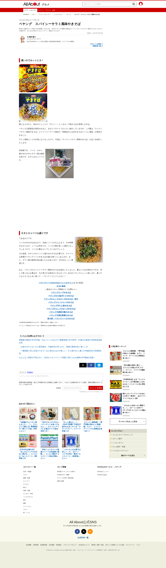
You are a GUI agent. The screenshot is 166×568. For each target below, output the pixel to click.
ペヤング (68, 14)
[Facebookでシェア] (91, 365)
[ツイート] (83, 365)
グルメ (46, 4)
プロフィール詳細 (95, 44)
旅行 (24, 500)
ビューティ (26, 481)
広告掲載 (51, 545)
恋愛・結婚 (26, 490)
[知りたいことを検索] (134, 4)
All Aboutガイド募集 (63, 475)
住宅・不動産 (27, 471)
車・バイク (26, 512)
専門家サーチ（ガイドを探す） (66, 471)
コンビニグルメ (58, 14)
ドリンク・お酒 (50, 10)
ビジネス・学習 (28, 493)
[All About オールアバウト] (31, 4)
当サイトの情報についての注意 (114, 545)
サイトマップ (130, 545)
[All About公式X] (83, 531)
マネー (25, 475)
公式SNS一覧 (83, 538)
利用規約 (59, 545)
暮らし (25, 487)
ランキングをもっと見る (128, 421)
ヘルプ (138, 545)
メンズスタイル (28, 497)
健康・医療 (26, 478)
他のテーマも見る (128, 455)
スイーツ (41, 10)
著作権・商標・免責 (97, 545)
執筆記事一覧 (97, 46)
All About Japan (102, 475)
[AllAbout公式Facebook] (77, 531)
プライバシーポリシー (70, 545)
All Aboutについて (84, 545)
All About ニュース (103, 471)
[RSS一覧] (90, 531)
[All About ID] (141, 4)
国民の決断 (60, 481)
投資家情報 (43, 545)
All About (26, 14)
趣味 (24, 503)
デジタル (26, 484)
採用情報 (36, 545)
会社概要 (28, 545)
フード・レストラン (30, 10)
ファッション (27, 506)
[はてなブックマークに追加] (99, 365)
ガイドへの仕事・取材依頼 (65, 478)
